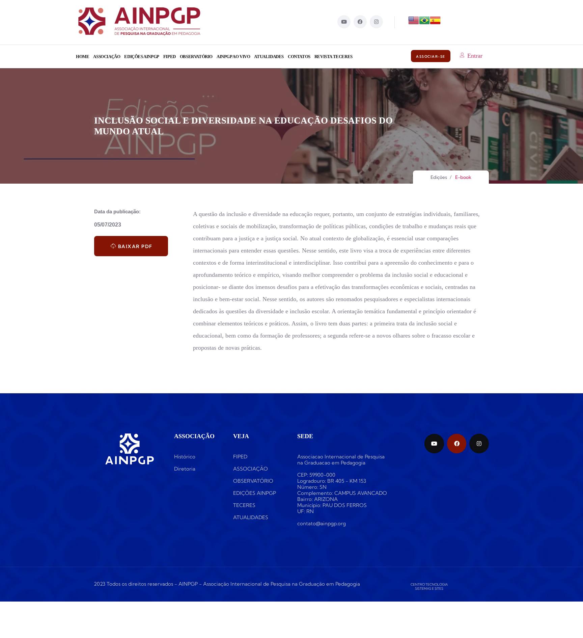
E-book (463, 177)
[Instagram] (376, 21)
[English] (413, 23)
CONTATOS (299, 56)
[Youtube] (344, 21)
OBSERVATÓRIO (196, 56)
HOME (82, 56)
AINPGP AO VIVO (233, 56)
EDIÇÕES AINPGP (141, 56)
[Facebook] (360, 21)
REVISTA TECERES (333, 56)
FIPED (169, 56)
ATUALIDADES (269, 56)
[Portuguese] (424, 23)
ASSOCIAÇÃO (106, 56)
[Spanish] (435, 23)
